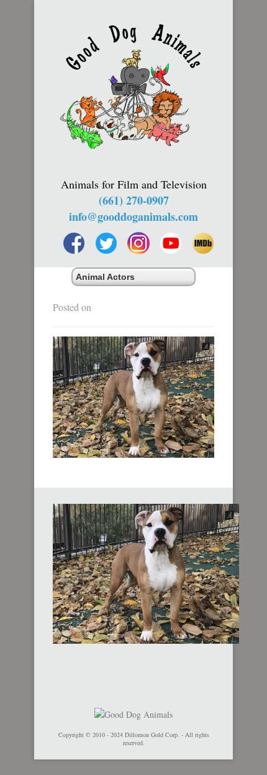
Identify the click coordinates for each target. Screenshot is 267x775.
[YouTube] (171, 243)
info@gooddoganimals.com (133, 216)
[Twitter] (106, 243)
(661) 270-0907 (134, 200)
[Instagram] (138, 243)
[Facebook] (74, 243)
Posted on (72, 306)
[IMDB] (203, 243)
